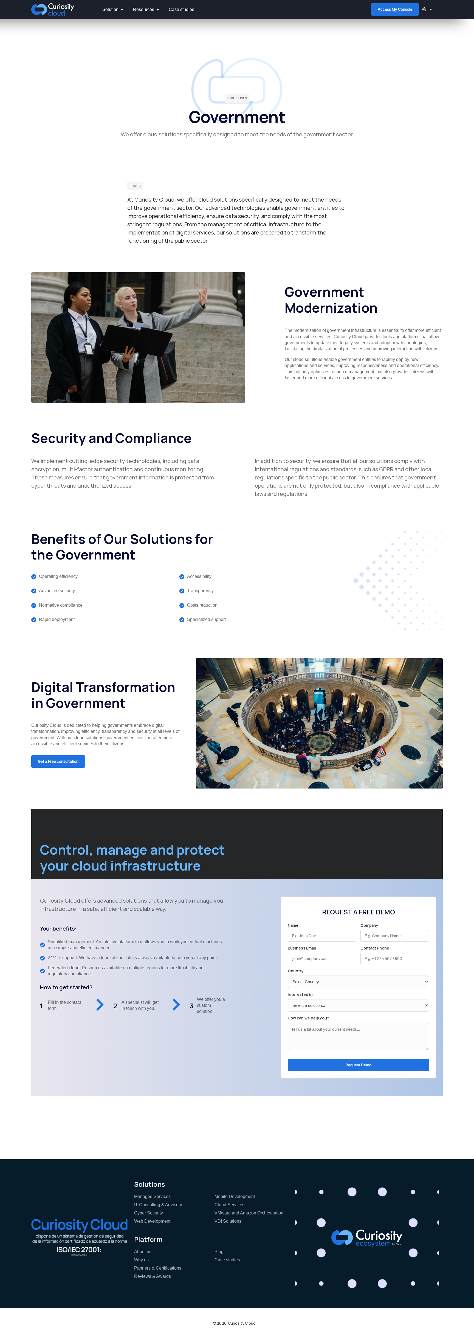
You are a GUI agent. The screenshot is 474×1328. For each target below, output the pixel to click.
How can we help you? (308, 1018)
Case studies (227, 1260)
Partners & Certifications (157, 1268)
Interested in (300, 994)
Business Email (302, 948)
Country (296, 970)
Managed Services (152, 1196)
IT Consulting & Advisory (158, 1204)
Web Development (152, 1221)
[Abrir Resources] (158, 9)
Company (369, 925)
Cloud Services (229, 1204)
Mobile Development (235, 1196)
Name (293, 925)
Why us (141, 1260)
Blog (219, 1251)
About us (142, 1251)
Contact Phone (374, 948)
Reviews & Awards (152, 1276)
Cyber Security (148, 1213)
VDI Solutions (228, 1221)
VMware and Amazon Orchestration (249, 1213)
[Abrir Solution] (122, 9)
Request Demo (358, 1065)
